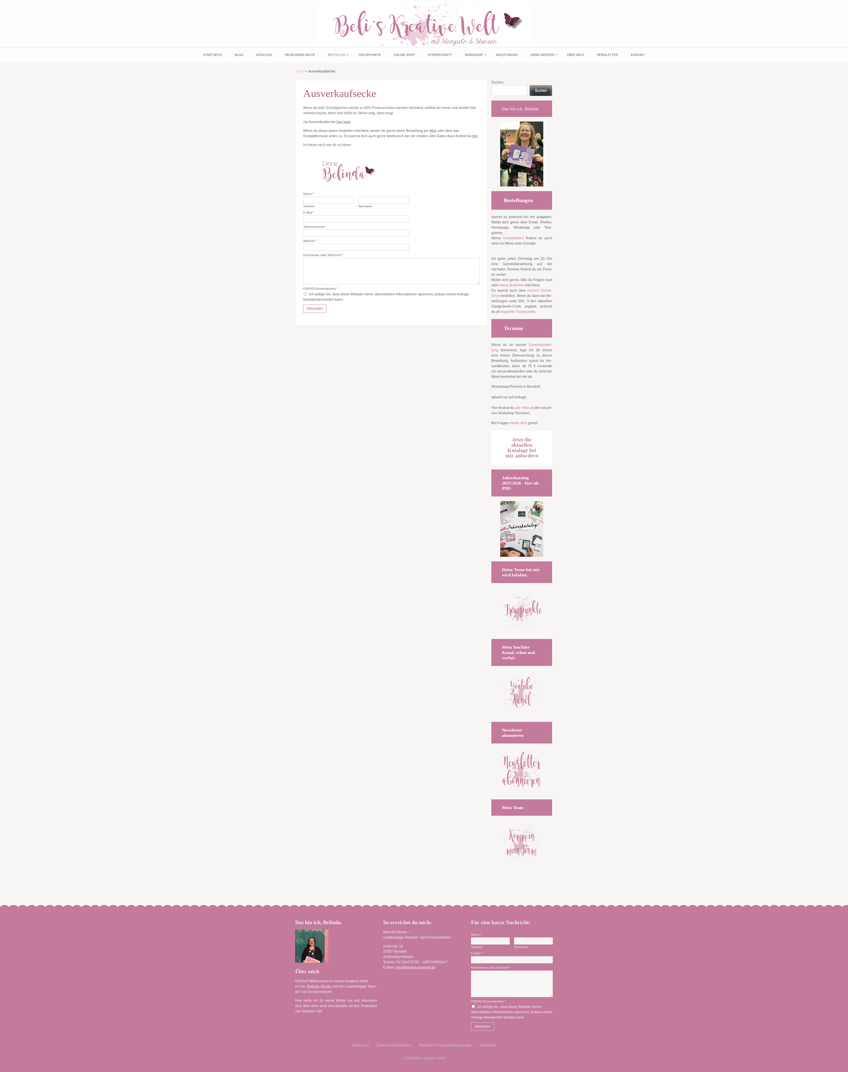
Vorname (308, 206)
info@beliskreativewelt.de (415, 967)
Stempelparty (440, 55)
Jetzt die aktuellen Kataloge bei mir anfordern (521, 447)
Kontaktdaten (513, 238)
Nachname (365, 206)
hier (474, 136)
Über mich (575, 55)
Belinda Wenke (319, 986)
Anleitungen (507, 55)
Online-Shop (404, 55)
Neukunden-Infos (300, 55)
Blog (239, 55)
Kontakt (638, 55)
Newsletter (607, 55)
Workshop (474, 55)
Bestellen (336, 55)
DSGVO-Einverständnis (320, 288)
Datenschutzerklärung (394, 1045)
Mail (433, 131)
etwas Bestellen (511, 285)
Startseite (212, 55)
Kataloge (264, 55)
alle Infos (522, 408)
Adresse (310, 241)
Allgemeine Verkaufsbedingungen (445, 1045)
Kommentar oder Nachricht (323, 255)
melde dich (518, 423)
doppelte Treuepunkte (518, 312)
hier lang (343, 122)
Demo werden (542, 55)
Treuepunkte (369, 55)
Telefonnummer (314, 226)
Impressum (360, 1045)
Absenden (315, 308)
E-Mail (308, 212)
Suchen (497, 82)
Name (308, 194)
